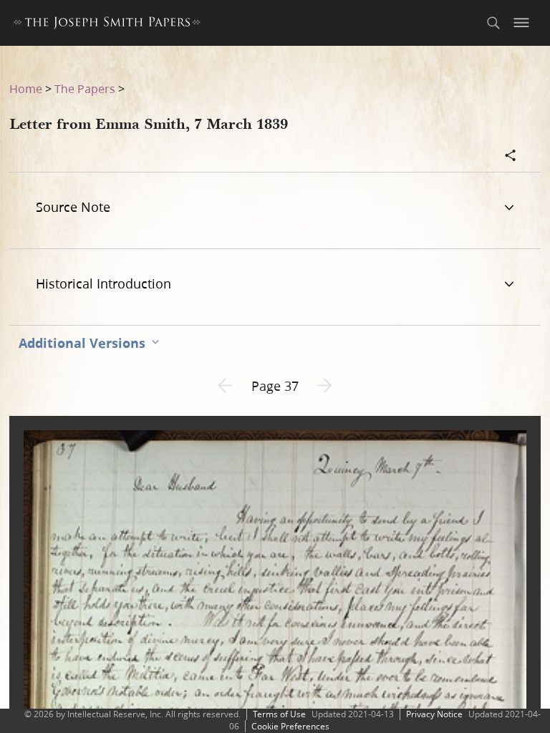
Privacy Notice (434, 714)
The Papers (84, 88)
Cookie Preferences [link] (290, 726)
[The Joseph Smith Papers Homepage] (107, 24)
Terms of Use (279, 714)
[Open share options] (510, 156)
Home (25, 88)
